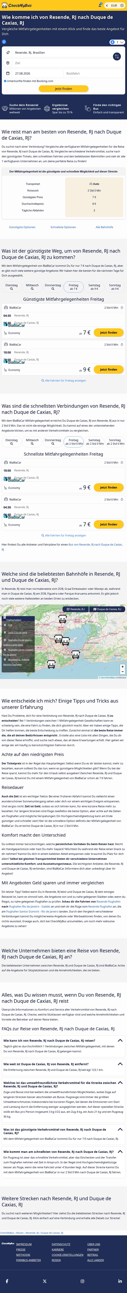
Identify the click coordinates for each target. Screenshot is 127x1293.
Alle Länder (95, 1260)
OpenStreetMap (108, 677)
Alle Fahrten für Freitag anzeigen (65, 380)
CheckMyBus (7, 1232)
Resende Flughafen (109, 901)
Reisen (20, 1232)
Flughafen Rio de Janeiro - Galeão (29, 906)
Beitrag (92, 1255)
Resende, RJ (77, 609)
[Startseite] (48, 5)
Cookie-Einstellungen (67, 1255)
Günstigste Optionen (22, 227)
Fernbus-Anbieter (28, 1260)
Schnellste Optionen (63, 227)
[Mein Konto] (100, 5)
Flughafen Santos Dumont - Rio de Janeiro (32, 911)
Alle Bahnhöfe (104, 227)
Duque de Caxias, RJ (109, 609)
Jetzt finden (108, 332)
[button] (58, 639)
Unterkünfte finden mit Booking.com (30, 81)
